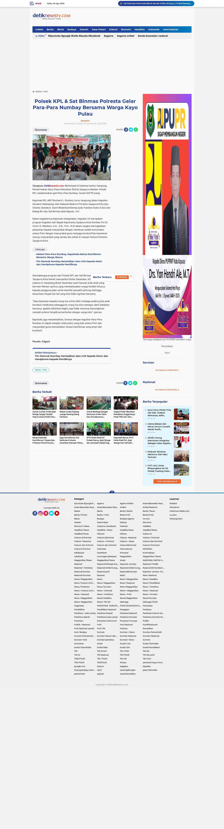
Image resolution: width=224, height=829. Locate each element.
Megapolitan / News (152, 556)
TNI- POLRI (102, 659)
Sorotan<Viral (80, 640)
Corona (146, 519)
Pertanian (78, 621)
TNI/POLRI (102, 662)
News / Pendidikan (151, 583)
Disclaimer (174, 507)
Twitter (53, 517)
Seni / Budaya (80, 632)
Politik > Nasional (82, 625)
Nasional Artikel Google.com (108, 568)
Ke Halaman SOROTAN (166, 370)
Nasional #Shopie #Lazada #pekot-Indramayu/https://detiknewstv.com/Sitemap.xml (108, 564)
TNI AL (77, 655)
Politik (146, 621)
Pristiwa (123, 628)
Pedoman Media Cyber (180, 511)
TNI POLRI (125, 655)
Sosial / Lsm (125, 643)
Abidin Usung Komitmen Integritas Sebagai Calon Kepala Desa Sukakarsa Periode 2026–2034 (159, 440)
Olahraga (124, 602)
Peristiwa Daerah (105, 613)
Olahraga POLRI (150, 602)
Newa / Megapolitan (83, 579)
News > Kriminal (104, 590)
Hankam (124, 526)
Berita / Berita (126, 511)
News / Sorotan (104, 587)
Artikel (123, 507)
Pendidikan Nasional (106, 609)
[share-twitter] (131, 129)
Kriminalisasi (148, 553)
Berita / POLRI (80, 515)
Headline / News (81, 530)
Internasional (170, 29)
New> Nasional (149, 575)
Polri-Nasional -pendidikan (85, 628)
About (52, 517)
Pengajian (124, 609)
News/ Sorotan (149, 598)
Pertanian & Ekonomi (107, 621)
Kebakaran (79, 553)
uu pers (173, 515)
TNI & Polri (102, 651)
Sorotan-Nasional (128, 636)
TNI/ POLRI (79, 662)
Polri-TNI (101, 628)
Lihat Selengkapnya (166, 481)
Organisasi (79, 606)
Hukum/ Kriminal (82, 549)
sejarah (100, 674)
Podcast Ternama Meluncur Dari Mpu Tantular (157, 454)
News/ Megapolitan (129, 598)
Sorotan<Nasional (151, 636)
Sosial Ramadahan (151, 647)
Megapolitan (125, 556)
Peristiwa (147, 609)
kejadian (147, 666)
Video (41, 36)
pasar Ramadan (150, 670)
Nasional (149, 382)
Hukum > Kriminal (105, 541)
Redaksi (173, 503)
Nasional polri (103, 572)
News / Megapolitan (129, 579)
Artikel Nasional (150, 507)
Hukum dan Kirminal (152, 541)
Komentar (42, 130)
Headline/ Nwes (81, 534)
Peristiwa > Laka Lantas (85, 613)
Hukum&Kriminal (128, 545)
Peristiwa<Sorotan (128, 617)
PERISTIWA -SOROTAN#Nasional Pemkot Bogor (108, 606)
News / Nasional (127, 583)
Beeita (77, 511)
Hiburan (101, 534)
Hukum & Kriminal (82, 537)
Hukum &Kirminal (105, 537)
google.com (79, 666)
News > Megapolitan (129, 590)
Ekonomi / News (81, 526)
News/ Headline (104, 598)
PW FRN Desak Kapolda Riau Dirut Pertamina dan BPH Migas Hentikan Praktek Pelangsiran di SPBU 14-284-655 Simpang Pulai (158, 3)
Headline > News (104, 530)
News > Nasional (150, 590)
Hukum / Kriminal (151, 537)
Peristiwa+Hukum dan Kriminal (154, 613)
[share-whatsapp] (136, 129)
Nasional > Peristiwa (83, 568)
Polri (99, 625)
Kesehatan (102, 553)
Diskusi (113, 29)
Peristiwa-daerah (82, 617)
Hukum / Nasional (82, 541)
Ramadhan (148, 628)
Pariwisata (147, 606)
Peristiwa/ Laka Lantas (107, 617)
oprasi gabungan (127, 670)
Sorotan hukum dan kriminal (108, 636)
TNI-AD (123, 659)
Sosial (99, 643)
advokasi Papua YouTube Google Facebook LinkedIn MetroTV (154, 662)
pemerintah (79, 674)
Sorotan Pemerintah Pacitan (85, 636)
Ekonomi (126, 29)
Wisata (123, 662)
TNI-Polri (147, 659)
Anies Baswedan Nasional (153, 36)
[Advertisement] (112, 63)
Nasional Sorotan (82, 572)
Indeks (39, 29)
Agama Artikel (126, 36)
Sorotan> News (127, 640)
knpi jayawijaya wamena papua (85, 670)
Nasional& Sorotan (128, 572)
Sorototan (79, 643)
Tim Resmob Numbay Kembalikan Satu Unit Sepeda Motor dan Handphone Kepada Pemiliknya (71, 358)
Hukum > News (127, 541)
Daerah (84, 29)
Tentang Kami (69, 514)
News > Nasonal (81, 594)
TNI (75, 651)
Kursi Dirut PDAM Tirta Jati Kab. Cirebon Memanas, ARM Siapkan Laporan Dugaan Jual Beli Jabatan (159, 413)
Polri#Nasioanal (150, 625)
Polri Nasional (126, 625)
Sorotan (148, 362)
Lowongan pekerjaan (107, 556)
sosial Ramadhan (128, 674)
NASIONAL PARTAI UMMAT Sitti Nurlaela (154, 560)
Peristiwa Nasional (128, 613)
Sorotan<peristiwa (105, 640)
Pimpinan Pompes (128, 621)
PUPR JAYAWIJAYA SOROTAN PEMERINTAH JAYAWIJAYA (131, 606)
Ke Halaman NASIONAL (166, 390)
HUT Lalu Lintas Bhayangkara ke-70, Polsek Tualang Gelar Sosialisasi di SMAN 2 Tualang (158, 468)
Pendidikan (79, 609)
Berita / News (149, 511)
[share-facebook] (126, 129)
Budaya (72, 29)
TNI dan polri (149, 655)
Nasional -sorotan (128, 564)
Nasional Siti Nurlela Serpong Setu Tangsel (154, 568)
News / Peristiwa (81, 587)
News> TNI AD (103, 602)
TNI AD (146, 651)
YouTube (58, 517)
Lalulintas (78, 556)
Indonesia (153, 29)
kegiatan (124, 666)
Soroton (146, 640)
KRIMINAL (147, 549)
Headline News (127, 530)
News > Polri (125, 594)
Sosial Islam (102, 647)
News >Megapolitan (83, 598)
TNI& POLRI (79, 659)
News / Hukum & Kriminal (85, 583)
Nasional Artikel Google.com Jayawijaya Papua (131, 568)
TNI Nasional (103, 655)
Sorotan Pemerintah (152, 632)
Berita (50, 29)
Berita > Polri (41, 370)
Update (123, 277)
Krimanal (124, 553)
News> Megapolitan (83, 602)
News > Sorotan (150, 594)
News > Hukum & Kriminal (85, 590)
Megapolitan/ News (106, 560)
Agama (109, 36)
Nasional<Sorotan (82, 575)
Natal (122, 575)
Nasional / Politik (150, 564)
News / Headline (150, 579)
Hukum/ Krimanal (151, 545)
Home (38, 3)
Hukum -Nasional (128, 537)
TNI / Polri (124, 651)
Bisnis (60, 29)
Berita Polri (125, 515)
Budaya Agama (127, 519)
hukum (100, 666)
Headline (140, 29)
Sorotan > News (127, 632)
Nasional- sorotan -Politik (154, 572)
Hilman (123, 534)
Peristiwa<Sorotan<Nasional (154, 617)
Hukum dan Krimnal (83, 545)
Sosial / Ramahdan (82, 647)
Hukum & (147, 534)
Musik (122, 560)
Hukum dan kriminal (106, 545)
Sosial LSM (125, 647)
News (99, 579)
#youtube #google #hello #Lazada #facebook (75, 36)
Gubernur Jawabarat (106, 526)
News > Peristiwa (150, 587)
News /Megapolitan (129, 587)
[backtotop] (112, 493)
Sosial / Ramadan (151, 643)
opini (99, 670)
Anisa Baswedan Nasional (108, 507)
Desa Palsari (99, 29)
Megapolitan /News (83, 560)
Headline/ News (150, 530)
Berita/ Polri (148, 515)
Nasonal (101, 575)
